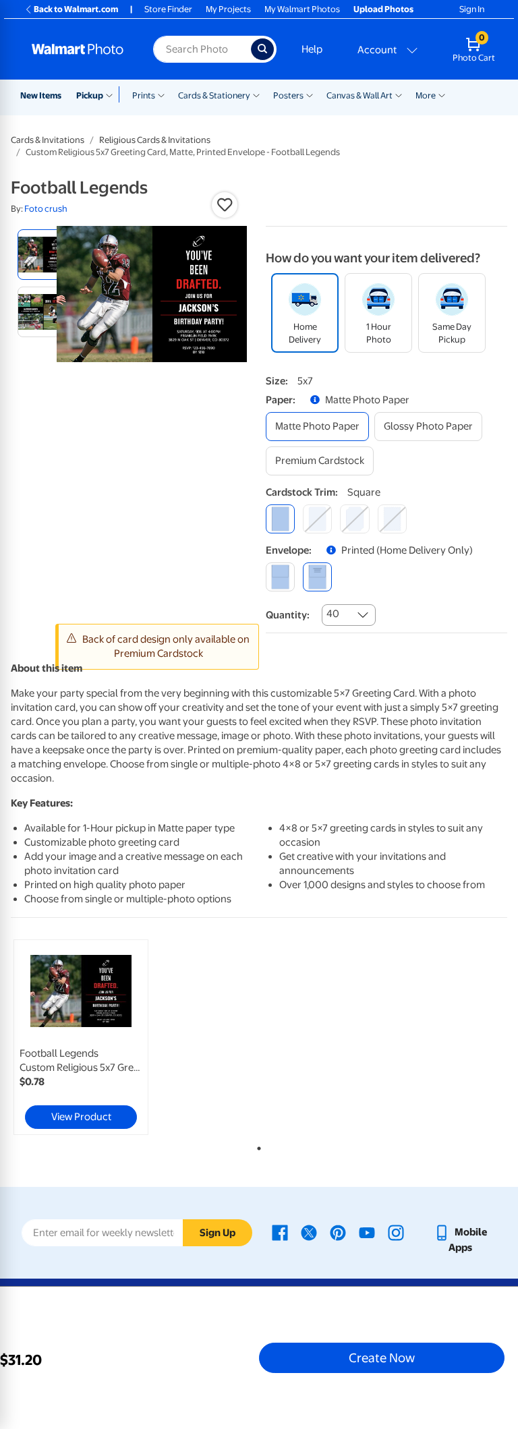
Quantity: (288, 615)
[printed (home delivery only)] (317, 576)
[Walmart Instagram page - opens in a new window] (396, 1232)
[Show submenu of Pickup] (112, 94)
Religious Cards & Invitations (154, 140)
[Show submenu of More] (442, 94)
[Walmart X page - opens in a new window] (309, 1232)
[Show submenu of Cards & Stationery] (256, 94)
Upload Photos (383, 9)
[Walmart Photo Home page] (78, 49)
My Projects (228, 9)
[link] (81, 1037)
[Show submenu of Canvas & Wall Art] (399, 94)
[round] (317, 518)
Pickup (89, 95)
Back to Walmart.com (76, 9)
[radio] (43, 254)
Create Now (382, 1357)
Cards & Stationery (214, 95)
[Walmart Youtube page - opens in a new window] (367, 1232)
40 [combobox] (332, 614)
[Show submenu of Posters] (310, 94)
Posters (288, 95)
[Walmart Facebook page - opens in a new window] (280, 1232)
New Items (40, 95)
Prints (143, 95)
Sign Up (217, 1233)
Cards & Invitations (47, 140)
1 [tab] (256, 1146)
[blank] (280, 576)
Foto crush (45, 209)
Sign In (471, 9)
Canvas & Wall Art (359, 95)
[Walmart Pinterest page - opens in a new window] (338, 1232)
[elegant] (354, 518)
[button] (224, 205)
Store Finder (168, 9)
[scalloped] (392, 518)
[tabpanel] (94, 1037)
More (425, 95)
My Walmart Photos (302, 9)
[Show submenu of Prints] (161, 94)
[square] (280, 518)
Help (311, 49)
